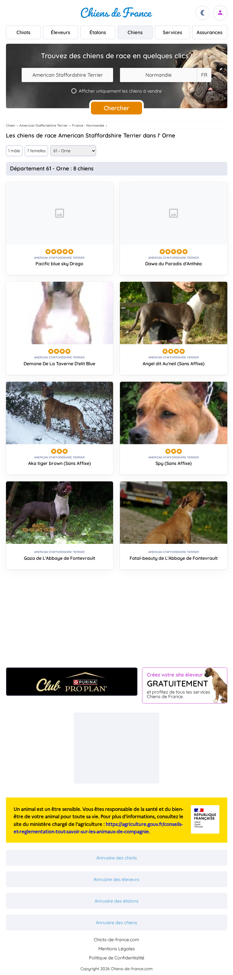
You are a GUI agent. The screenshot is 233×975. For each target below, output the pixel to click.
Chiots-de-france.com (116, 939)
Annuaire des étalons (117, 901)
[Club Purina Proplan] (72, 681)
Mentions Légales (116, 948)
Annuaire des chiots (116, 858)
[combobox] (67, 75)
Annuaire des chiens (116, 922)
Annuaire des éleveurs (116, 879)
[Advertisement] (116, 620)
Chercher (116, 108)
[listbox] (204, 75)
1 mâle (14, 150)
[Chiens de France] (116, 12)
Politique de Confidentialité (116, 958)
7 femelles (36, 150)
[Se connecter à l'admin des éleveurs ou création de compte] (220, 13)
